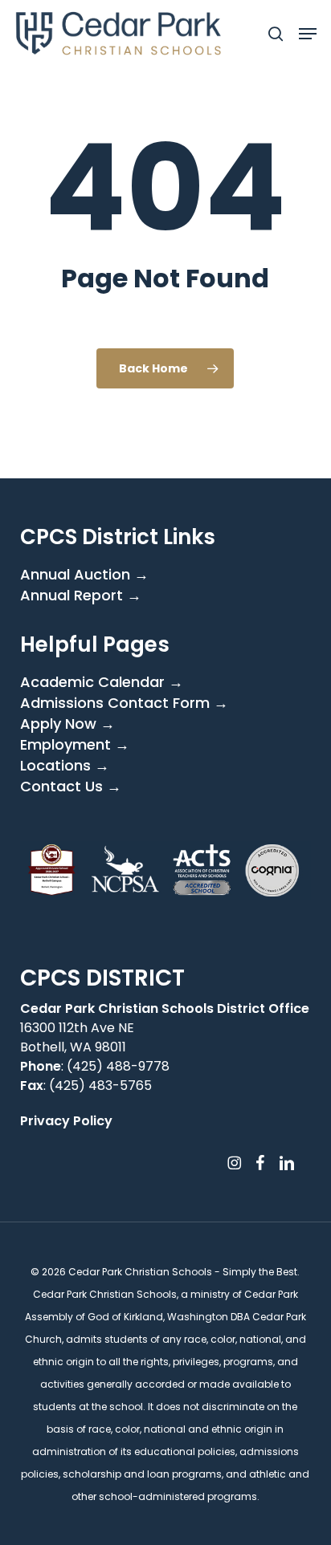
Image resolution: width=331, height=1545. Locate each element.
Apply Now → (67, 724)
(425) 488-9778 (118, 1066)
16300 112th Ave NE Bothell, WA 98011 (77, 1037)
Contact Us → (70, 786)
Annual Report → (80, 595)
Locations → (64, 765)
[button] (308, 34)
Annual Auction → (84, 574)
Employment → (74, 745)
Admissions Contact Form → (124, 703)
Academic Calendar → (101, 682)
